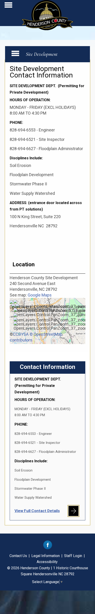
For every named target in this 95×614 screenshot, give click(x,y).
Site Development (42, 54)
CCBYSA (21, 334)
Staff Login (73, 556)
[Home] (47, 28)
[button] (8, 6)
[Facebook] (47, 548)
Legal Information (45, 556)
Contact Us (18, 556)
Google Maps (40, 295)
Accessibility (47, 562)
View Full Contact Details (37, 510)
